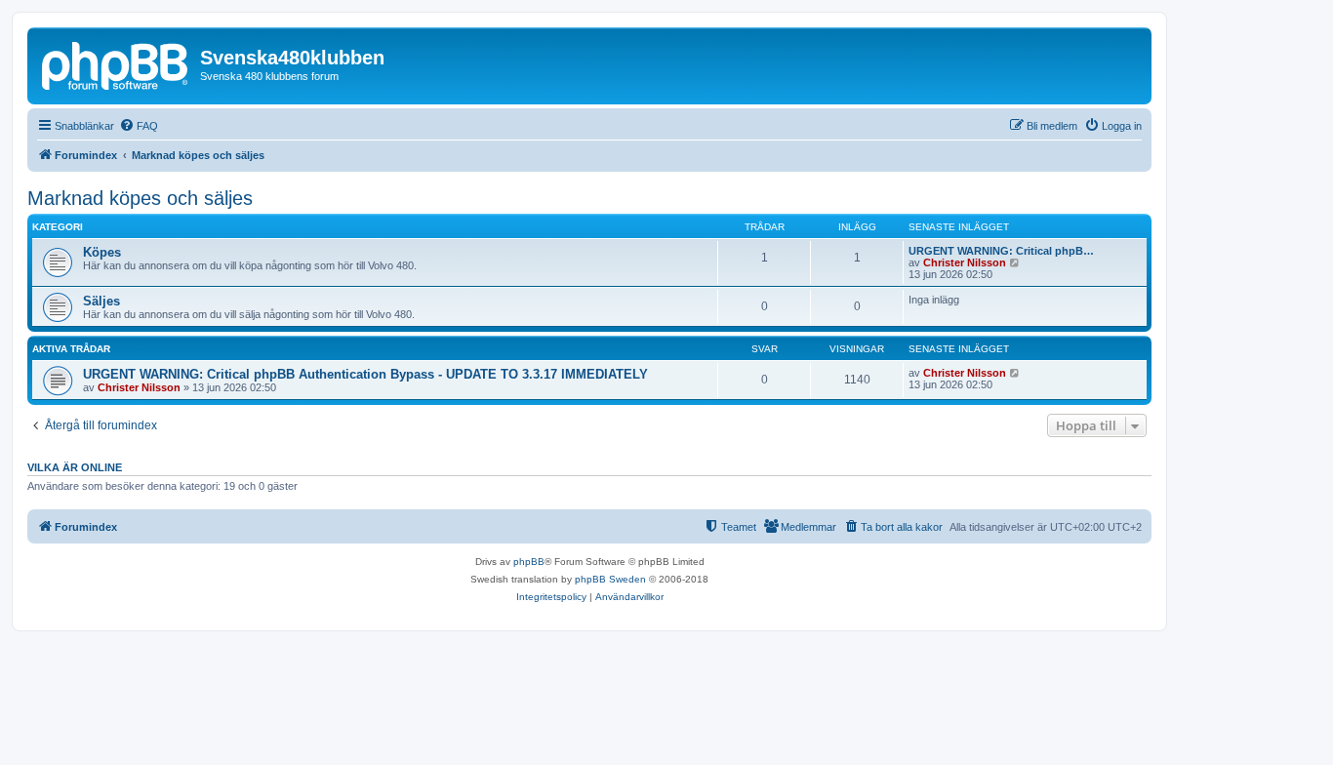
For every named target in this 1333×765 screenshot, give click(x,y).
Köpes (102, 252)
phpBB (529, 561)
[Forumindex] (116, 63)
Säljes (101, 301)
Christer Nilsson (964, 262)
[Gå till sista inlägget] (1015, 373)
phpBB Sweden (610, 579)
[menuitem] (138, 126)
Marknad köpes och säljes (140, 198)
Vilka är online (74, 467)
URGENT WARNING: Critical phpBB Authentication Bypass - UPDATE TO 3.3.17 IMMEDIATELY (365, 374)
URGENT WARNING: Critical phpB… (1001, 251)
